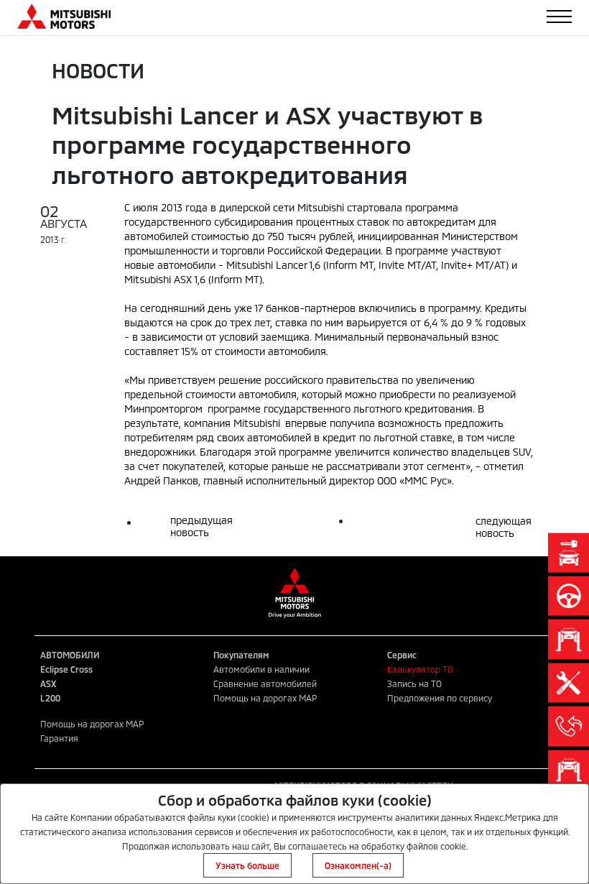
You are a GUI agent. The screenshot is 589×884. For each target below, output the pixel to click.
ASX (48, 683)
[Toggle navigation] (559, 16)
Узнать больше (247, 865)
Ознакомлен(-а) (358, 865)
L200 (50, 698)
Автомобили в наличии (261, 669)
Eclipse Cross (66, 669)
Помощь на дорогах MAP (265, 698)
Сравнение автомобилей (265, 683)
